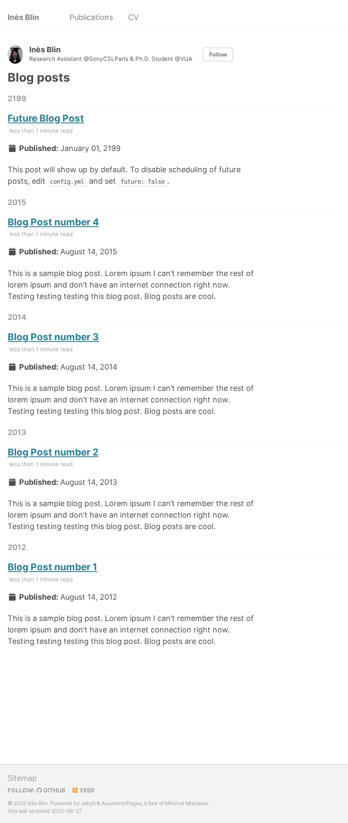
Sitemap (22, 778)
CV (133, 17)
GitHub (53, 790)
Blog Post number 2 (53, 452)
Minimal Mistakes (186, 803)
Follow (218, 54)
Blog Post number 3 (53, 336)
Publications (91, 17)
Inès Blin (23, 17)
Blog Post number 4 (53, 222)
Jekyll (88, 803)
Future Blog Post (46, 118)
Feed (87, 790)
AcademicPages (121, 803)
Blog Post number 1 (52, 566)
